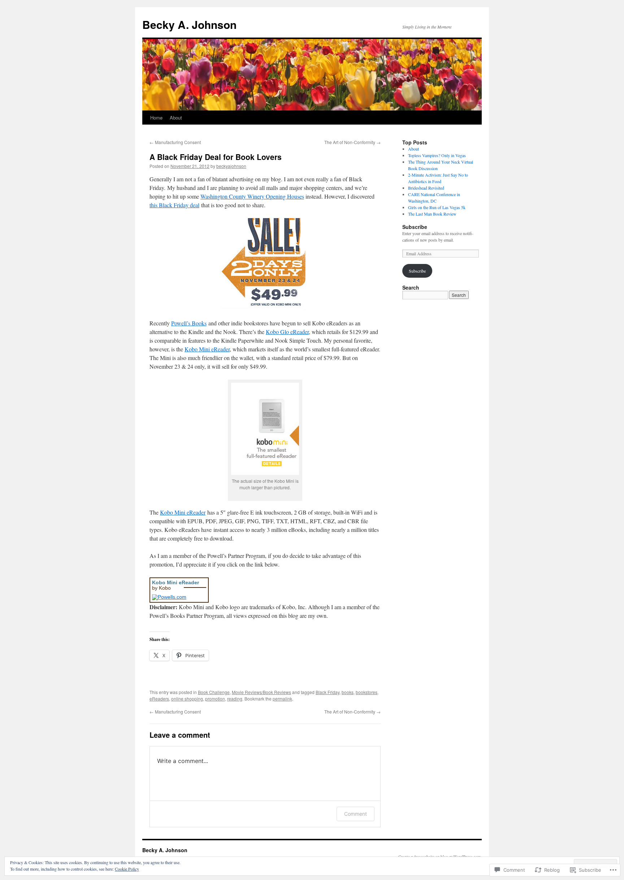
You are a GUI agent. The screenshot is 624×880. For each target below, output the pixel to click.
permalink (282, 698)
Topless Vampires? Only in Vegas (437, 155)
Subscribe (414, 226)
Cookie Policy (127, 869)
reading (234, 698)
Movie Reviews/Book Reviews (261, 692)
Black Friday (327, 692)
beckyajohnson (231, 166)
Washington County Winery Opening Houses (252, 196)
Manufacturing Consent (175, 142)
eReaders (159, 698)
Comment (355, 814)
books (348, 692)
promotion (215, 698)
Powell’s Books (189, 323)
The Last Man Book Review (432, 214)
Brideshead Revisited (426, 188)
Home (156, 117)
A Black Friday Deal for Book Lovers (216, 156)
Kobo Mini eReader (207, 349)
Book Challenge (214, 692)
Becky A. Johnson (189, 24)
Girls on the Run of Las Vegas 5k (436, 207)
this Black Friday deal (174, 205)
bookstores (366, 692)
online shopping (187, 698)
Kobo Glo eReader (287, 331)
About (176, 117)
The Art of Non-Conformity (352, 142)
